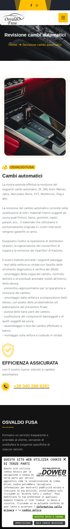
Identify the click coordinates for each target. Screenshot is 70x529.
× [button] (64, 459)
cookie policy (31, 510)
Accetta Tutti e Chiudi (49, 517)
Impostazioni (23, 523)
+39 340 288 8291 (31, 386)
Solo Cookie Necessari (49, 523)
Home (13, 45)
